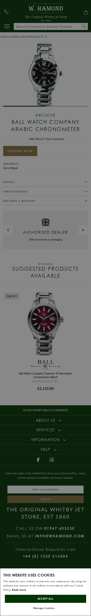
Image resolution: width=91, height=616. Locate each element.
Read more (19, 590)
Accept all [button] (46, 598)
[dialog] (45, 592)
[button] (45, 608)
